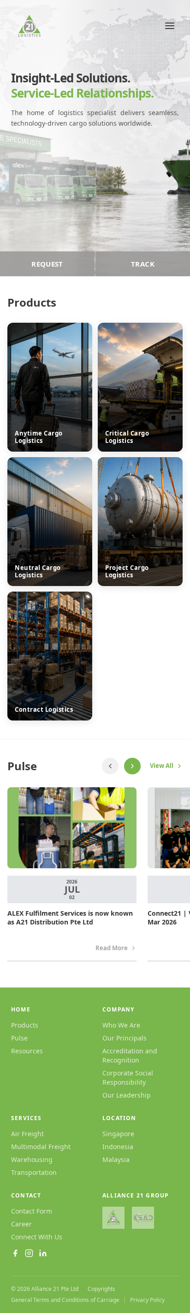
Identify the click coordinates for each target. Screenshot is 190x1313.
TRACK (142, 263)
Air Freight (27, 1133)
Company (118, 1009)
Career (21, 1224)
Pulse (19, 1038)
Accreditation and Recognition (129, 1055)
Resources (27, 1050)
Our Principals (124, 1038)
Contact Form (31, 1211)
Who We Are (121, 1025)
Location (119, 1118)
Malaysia (116, 1159)
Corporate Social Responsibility (127, 1077)
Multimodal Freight (41, 1146)
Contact (26, 1195)
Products (24, 1025)
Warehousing (32, 1159)
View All (161, 765)
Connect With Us (36, 1236)
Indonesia (117, 1146)
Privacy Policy (147, 1300)
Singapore (118, 1133)
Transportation (34, 1172)
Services (26, 1118)
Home (20, 1009)
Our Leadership (126, 1095)
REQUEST (47, 263)
